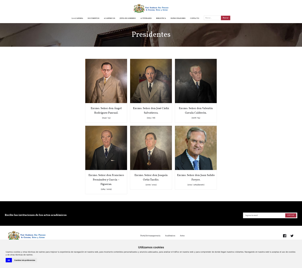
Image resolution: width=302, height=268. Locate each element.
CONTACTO (194, 18)
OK (9, 260)
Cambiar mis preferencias (24, 260)
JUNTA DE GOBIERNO (128, 18)
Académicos (170, 235)
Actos (182, 235)
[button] (77, 18)
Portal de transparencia (150, 235)
